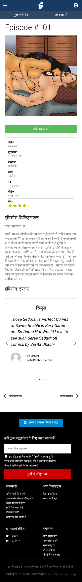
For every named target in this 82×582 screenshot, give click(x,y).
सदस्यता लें (61, 15)
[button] (5, 5)
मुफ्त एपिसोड (21, 15)
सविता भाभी (13, 195)
